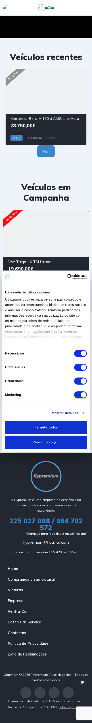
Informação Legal (72, 707)
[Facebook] (25, 692)
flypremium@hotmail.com (46, 542)
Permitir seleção (46, 442)
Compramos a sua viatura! (31, 579)
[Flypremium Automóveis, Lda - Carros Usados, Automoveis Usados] (46, 7)
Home (13, 568)
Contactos (17, 632)
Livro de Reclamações (27, 654)
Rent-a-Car (18, 611)
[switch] (80, 367)
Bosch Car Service (24, 622)
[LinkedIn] (68, 692)
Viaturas (15, 590)
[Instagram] (40, 692)
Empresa (15, 600)
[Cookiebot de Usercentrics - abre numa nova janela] (67, 277)
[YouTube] (54, 692)
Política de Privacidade (28, 643)
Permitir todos (46, 427)
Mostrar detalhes (65, 413)
